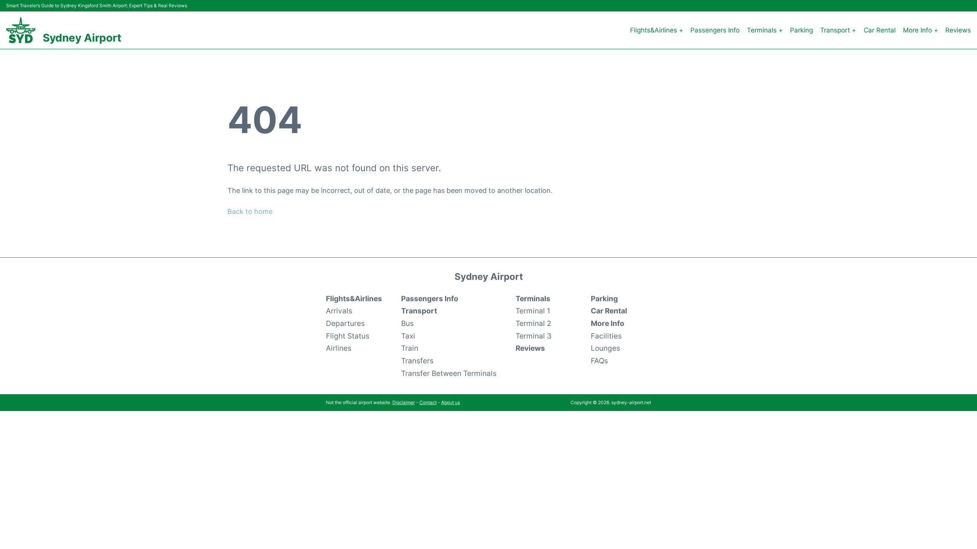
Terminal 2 (533, 323)
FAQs (599, 360)
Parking (801, 30)
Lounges (605, 348)
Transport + (838, 30)
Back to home (249, 211)
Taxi (408, 335)
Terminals (533, 298)
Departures (345, 323)
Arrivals (339, 310)
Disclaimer (403, 402)
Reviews (958, 30)
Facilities (606, 335)
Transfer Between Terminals (449, 373)
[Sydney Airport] (20, 30)
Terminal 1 (533, 310)
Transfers (417, 360)
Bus (407, 323)
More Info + (920, 30)
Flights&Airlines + (656, 30)
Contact (428, 402)
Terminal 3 (533, 335)
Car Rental (880, 30)
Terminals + (765, 30)
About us (450, 402)
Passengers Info (715, 30)
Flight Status (347, 335)
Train (409, 348)
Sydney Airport (82, 37)
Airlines (338, 348)
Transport (419, 310)
